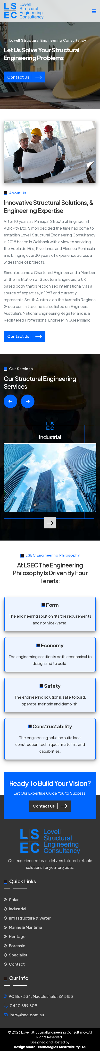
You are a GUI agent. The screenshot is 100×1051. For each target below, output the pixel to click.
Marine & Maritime (25, 927)
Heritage (16, 936)
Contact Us (18, 76)
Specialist (17, 954)
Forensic (16, 945)
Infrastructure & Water (29, 918)
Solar (13, 899)
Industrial (50, 437)
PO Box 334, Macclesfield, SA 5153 (41, 996)
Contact (16, 964)
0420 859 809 (23, 1005)
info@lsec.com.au (27, 1014)
